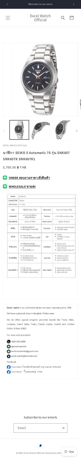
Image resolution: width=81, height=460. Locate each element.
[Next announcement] (73, 4)
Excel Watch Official (34, 453)
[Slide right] (76, 131)
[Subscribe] (63, 428)
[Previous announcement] (7, 4)
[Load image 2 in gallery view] (40, 129)
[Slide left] (4, 131)
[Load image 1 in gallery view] (19, 129)
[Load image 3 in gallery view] (61, 129)
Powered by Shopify (55, 453)
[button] (8, 17)
